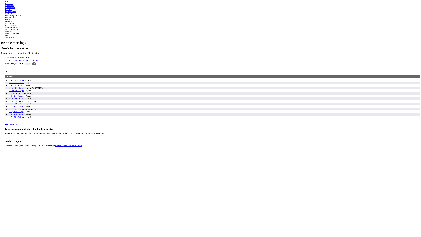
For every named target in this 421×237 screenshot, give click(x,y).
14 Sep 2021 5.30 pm (16, 85)
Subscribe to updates (12, 29)
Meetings (8, 21)
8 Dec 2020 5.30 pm (16, 93)
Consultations (10, 8)
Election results (10, 12)
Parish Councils (10, 25)
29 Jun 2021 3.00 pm (16, 88)
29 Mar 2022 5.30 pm (16, 80)
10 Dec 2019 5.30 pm (16, 109)
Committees (9, 4)
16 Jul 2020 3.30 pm (16, 99)
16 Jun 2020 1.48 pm (16, 101)
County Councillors (12, 33)
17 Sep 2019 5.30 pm (16, 112)
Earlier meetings (11, 72)
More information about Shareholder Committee (21, 60)
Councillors (9, 31)
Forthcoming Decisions (13, 16)
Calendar (8, 2)
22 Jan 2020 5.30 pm (16, 106)
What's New (9, 37)
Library (7, 20)
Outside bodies (10, 23)
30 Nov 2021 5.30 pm (16, 83)
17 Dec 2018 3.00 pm (16, 117)
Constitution (9, 6)
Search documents (11, 27)
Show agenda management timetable (17, 57)
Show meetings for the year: (15, 64)
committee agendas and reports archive (68, 146)
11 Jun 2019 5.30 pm (16, 114)
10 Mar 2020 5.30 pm (16, 104)
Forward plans (10, 18)
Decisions (8, 10)
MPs (6, 35)
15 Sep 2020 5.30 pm (16, 96)
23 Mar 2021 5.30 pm (16, 91)
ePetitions (8, 14)
